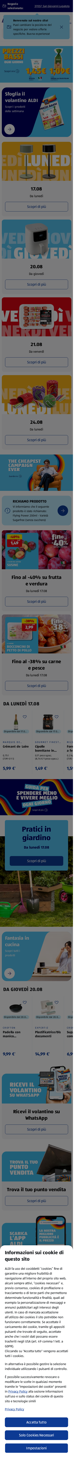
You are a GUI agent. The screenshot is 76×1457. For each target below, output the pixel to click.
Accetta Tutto (36, 1422)
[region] (36, 1351)
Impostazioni (36, 1448)
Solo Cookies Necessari (36, 1435)
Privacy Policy (18, 1391)
